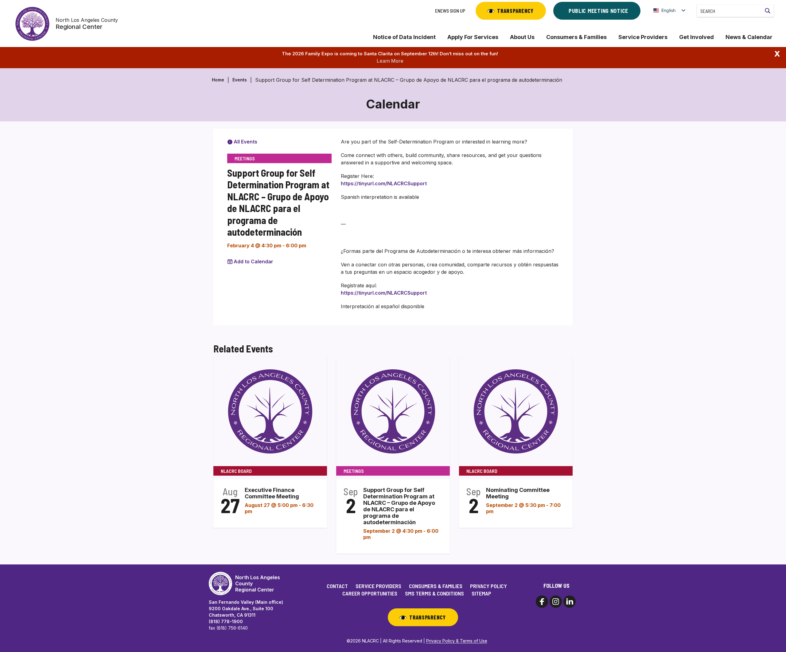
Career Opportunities (369, 593)
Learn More (390, 61)
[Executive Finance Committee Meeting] (270, 411)
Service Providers (642, 37)
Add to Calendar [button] (253, 261)
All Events (244, 142)
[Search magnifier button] (767, 11)
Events (239, 79)
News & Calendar (749, 37)
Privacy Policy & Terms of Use (456, 640)
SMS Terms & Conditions (434, 593)
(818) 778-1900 (226, 621)
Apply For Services (472, 37)
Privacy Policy (488, 586)
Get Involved (696, 37)
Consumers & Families (576, 37)
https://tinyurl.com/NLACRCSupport (384, 183)
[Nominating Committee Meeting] (516, 411)
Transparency (515, 10)
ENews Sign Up (450, 11)
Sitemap (481, 593)
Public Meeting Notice (598, 10)
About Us (522, 37)
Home (218, 79)
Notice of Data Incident (404, 37)
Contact (337, 586)
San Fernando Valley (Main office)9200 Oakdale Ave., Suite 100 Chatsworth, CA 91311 (246, 608)
